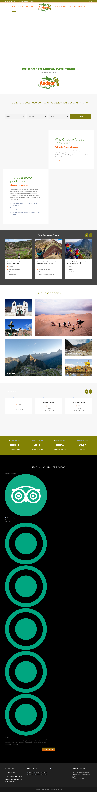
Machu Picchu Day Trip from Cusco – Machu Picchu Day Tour (78, 262)
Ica (44, 772)
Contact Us (81, 6)
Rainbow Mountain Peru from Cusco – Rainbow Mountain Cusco (48, 262)
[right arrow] (90, 235)
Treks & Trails (72, 6)
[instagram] (91, 1)
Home (13, 6)
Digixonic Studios (57, 789)
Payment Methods (60, 6)
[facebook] (89, 1)
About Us (20, 6)
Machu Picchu (30, 775)
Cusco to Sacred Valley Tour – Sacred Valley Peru (16, 262)
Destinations (29, 6)
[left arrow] (86, 235)
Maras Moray (37, 775)
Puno (44, 775)
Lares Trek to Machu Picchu (18, 401)
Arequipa (30, 773)
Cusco (37, 772)
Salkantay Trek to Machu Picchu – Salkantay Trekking (78, 401)
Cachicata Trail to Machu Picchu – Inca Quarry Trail (48, 401)
